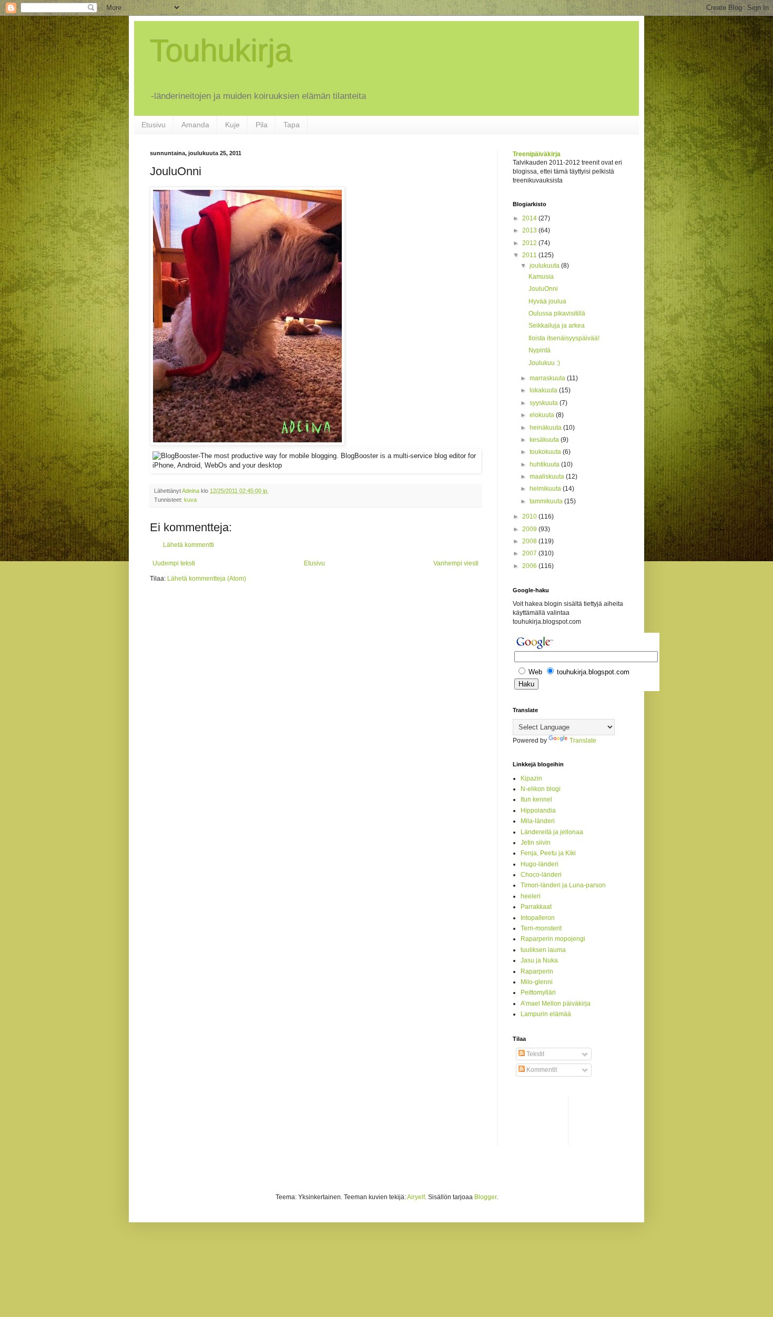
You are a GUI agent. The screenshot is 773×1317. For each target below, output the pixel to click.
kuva (190, 500)
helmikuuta (546, 488)
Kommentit (541, 1069)
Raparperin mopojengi (553, 939)
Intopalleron (538, 917)
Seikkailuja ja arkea (556, 325)
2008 (530, 541)
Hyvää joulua (547, 301)
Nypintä (539, 350)
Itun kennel (536, 799)
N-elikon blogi (541, 789)
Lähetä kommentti (188, 545)
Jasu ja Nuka (539, 960)
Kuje (232, 124)
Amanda (195, 124)
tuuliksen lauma (543, 950)
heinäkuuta (546, 427)
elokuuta (543, 415)
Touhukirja (221, 50)
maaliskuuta (548, 476)
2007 (530, 553)
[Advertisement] (555, 1119)
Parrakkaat (536, 906)
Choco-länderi (541, 874)
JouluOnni (543, 288)
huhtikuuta (545, 464)
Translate (582, 740)
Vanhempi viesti (456, 563)
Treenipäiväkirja (537, 154)
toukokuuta (546, 451)
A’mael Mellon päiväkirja (556, 1003)
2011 (530, 255)
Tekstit (534, 1054)
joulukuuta (545, 265)
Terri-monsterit (541, 928)
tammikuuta (547, 501)
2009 (530, 529)
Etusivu (153, 124)
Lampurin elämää (546, 1014)
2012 (530, 243)
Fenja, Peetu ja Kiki (548, 853)
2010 (530, 516)
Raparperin (537, 971)
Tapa (291, 124)
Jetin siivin (536, 842)
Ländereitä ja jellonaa (552, 832)
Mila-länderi (538, 821)
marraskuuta (548, 378)
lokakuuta (544, 390)
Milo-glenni (537, 982)
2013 (530, 230)
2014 (530, 218)
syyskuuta (545, 403)
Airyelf (416, 1197)
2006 (530, 566)
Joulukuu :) (544, 363)
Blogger (485, 1197)
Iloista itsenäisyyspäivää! (563, 338)
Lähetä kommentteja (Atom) (206, 578)
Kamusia (541, 276)
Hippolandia (538, 810)
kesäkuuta (545, 439)
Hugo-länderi (539, 864)
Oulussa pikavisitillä (556, 313)
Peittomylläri (538, 992)
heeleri (531, 896)
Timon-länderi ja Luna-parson (563, 885)
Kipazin (531, 778)
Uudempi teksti (173, 563)
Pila (262, 124)
